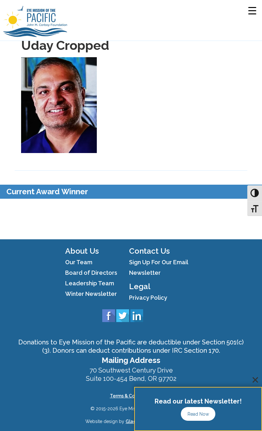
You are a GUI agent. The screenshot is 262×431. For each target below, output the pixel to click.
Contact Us (149, 251)
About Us (82, 251)
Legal (139, 286)
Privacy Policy (148, 297)
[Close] (255, 380)
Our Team (78, 262)
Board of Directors (91, 272)
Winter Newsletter (91, 293)
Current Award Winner (47, 191)
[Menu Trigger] (252, 10)
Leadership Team (89, 283)
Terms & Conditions (131, 395)
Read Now (198, 414)
